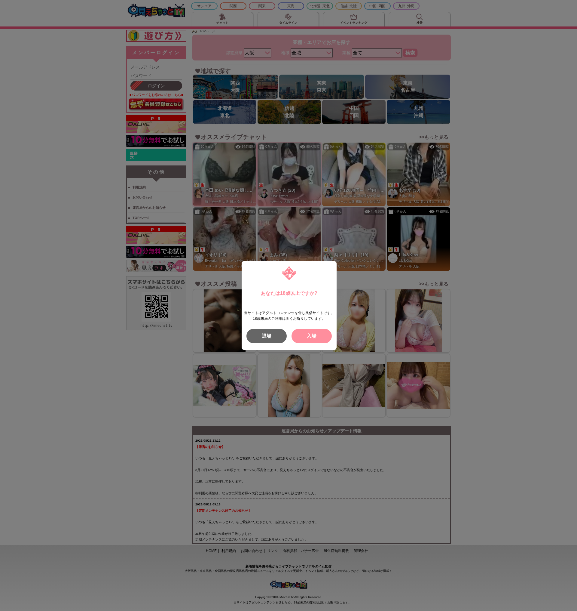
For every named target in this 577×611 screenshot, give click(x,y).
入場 (311, 335)
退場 (266, 335)
